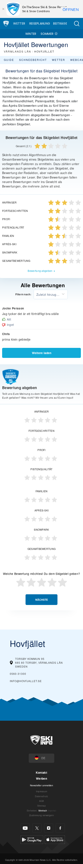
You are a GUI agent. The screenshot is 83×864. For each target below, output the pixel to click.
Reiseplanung (39, 23)
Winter (30, 34)
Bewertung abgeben (40, 270)
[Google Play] (31, 839)
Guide (9, 60)
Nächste (41, 600)
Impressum (41, 791)
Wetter (19, 23)
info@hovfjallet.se (26, 681)
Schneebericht (33, 60)
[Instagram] (48, 828)
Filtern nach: (23, 294)
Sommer (47, 34)
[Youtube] (25, 828)
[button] (76, 23)
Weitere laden (41, 353)
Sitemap (41, 805)
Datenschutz (41, 796)
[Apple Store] (55, 839)
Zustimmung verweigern (41, 815)
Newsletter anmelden (41, 785)
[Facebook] (60, 828)
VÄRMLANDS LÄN (17, 51)
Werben (41, 778)
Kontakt (41, 772)
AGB (41, 800)
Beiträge (60, 23)
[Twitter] (37, 828)
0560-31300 (18, 673)
